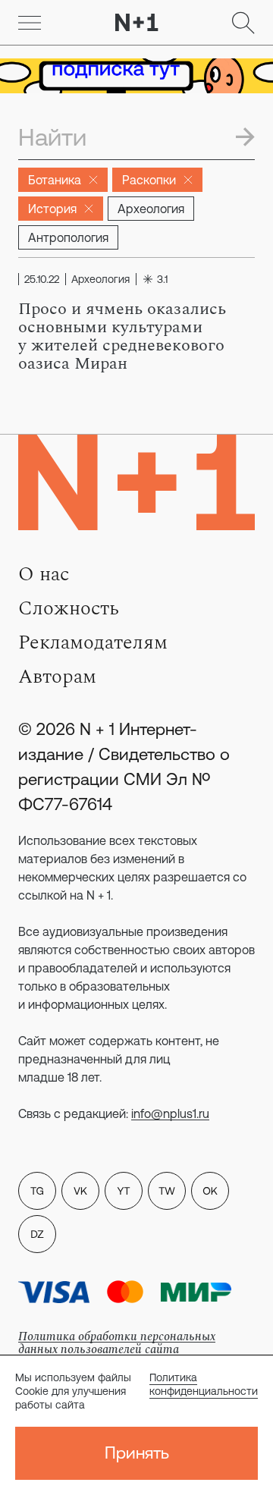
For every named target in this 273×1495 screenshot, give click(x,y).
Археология (151, 208)
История (52, 208)
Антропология (68, 237)
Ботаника (54, 180)
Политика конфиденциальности (203, 1384)
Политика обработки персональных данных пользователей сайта (116, 1342)
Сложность (68, 608)
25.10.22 (41, 279)
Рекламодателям (93, 642)
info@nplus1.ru (170, 1113)
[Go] (29, 22)
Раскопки (149, 180)
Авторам (57, 676)
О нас (43, 574)
